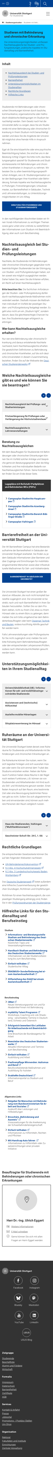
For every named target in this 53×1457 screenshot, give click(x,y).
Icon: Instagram (34, 1280)
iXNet (11, 1001)
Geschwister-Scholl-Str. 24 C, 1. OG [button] (24, 835)
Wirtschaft (7, 1369)
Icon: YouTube (19, 1315)
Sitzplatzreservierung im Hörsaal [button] (22, 723)
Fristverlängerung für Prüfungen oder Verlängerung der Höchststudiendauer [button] (25, 417)
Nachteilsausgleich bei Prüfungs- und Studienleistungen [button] (25, 406)
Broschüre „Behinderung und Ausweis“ (23, 1118)
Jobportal (7, 1416)
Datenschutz (8, 1385)
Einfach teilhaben (17, 963)
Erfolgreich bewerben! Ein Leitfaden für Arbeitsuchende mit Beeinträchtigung (27, 1028)
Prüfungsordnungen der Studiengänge (31, 902)
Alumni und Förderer (12, 1365)
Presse (5, 1413)
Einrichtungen (9, 1444)
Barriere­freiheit (15, 79)
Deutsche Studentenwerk (19, 881)
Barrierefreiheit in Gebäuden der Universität (26, 577)
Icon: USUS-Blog (26, 1332)
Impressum (7, 1382)
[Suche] (45, 4)
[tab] (26, 406)
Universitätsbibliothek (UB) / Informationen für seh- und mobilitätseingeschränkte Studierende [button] (25, 690)
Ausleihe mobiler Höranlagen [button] (20, 714)
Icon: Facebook (18, 1280)
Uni (3, 3)
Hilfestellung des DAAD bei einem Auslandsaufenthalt (26, 980)
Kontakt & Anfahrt (11, 1409)
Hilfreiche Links (16, 94)
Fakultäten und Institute (14, 1440)
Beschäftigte (8, 1361)
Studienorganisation (14, 22)
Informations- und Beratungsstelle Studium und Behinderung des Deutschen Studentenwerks (27, 937)
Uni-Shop (6, 1424)
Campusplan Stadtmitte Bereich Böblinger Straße (28, 515)
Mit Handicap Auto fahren (22, 1140)
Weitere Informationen (22, 1226)
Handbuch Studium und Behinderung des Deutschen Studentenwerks (27, 952)
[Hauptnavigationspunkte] (48, 14)
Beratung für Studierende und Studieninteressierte (26, 206)
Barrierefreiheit (9, 1389)
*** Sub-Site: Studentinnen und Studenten (3, 22)
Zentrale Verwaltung (12, 1447)
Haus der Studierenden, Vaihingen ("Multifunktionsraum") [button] (23, 825)
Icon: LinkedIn (34, 1315)
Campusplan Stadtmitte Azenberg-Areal (26, 507)
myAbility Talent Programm (22, 1012)
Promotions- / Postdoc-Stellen (17, 1420)
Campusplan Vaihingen (20, 521)
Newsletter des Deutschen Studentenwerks (28, 1042)
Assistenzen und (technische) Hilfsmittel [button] (21, 704)
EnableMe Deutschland (20, 1075)
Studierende (8, 1358)
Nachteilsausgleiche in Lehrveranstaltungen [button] (17, 429)
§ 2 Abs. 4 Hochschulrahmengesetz (23, 867)
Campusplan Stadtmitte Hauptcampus (27, 500)
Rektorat (6, 1437)
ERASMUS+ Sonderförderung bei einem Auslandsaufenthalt (27, 972)
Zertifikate (7, 1393)
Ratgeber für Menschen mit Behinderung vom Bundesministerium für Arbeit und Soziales (27, 1103)
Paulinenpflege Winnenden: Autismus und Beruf (28, 1063)
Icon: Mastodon (34, 1298)
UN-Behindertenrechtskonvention (21, 864)
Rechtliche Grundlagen (19, 90)
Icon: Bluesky (18, 1298)
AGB (4, 1396)
